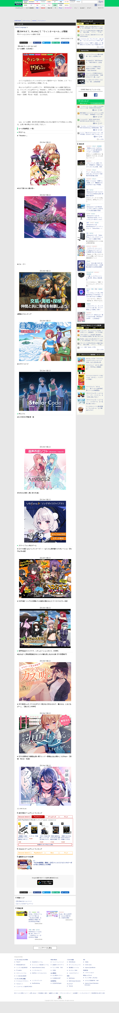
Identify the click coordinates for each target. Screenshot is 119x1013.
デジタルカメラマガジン (22, 981)
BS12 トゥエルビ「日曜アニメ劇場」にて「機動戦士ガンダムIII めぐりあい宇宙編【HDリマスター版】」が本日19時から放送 (92, 44)
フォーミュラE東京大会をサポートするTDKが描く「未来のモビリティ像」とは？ (94, 75)
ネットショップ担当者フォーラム (40, 964)
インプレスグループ (84, 993)
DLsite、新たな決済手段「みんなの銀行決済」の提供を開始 (65, 915)
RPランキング (83, 103)
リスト (30, 42)
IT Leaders (19, 970)
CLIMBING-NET (57, 978)
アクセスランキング (87, 21)
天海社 (86, 962)
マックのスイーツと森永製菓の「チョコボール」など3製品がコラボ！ (94, 408)
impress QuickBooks (90, 967)
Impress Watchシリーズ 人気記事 (91, 325)
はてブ (47, 42)
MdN (68, 976)
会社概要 (75, 993)
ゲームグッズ (52, 817)
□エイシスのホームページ (24, 903)
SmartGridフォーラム (37, 962)
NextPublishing (36, 983)
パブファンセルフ (89, 972)
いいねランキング (97, 103)
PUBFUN (85, 970)
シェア (38, 42)
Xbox (52, 852)
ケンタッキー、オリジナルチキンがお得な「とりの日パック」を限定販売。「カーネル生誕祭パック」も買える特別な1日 (91, 332)
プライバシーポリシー (65, 993)
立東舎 (54, 970)
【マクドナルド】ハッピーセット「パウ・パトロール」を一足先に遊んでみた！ (94, 395)
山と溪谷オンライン (58, 975)
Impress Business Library (38, 967)
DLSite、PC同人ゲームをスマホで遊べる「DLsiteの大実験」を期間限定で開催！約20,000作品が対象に (35, 917)
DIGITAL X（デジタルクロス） (39, 973)
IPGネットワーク (87, 975)
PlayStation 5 (38, 817)
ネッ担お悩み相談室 (21, 976)
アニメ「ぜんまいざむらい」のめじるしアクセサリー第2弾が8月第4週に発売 (94, 173)
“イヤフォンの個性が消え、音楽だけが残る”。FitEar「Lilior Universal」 (94, 68)
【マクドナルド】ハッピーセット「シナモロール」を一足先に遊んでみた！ (94, 401)
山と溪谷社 (53, 973)
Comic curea (88, 964)
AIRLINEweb (72, 962)
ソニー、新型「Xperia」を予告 (88, 347)
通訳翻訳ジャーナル (74, 967)
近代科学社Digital (57, 983)
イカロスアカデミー (74, 973)
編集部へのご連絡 (53, 993)
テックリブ (70, 983)
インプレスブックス (37, 980)
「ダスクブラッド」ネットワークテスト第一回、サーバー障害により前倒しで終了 (94, 307)
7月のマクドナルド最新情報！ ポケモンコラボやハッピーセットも (92, 355)
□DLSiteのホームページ (24, 901)
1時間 (80, 23)
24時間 (87, 23)
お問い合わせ (33, 993)
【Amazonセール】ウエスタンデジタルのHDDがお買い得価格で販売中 (94, 193)
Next (70, 832)
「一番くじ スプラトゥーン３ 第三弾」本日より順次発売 (94, 278)
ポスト (24, 42)
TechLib (71, 986)
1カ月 (101, 23)
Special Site (85, 50)
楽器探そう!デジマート (58, 964)
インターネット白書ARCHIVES (24, 986)
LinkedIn (66, 42)
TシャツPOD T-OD (58, 967)
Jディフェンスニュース (75, 964)
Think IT (18, 962)
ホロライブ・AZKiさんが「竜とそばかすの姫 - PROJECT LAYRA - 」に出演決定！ (94, 316)
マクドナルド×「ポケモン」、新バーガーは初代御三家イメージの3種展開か (94, 388)
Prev (19, 832)
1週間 (94, 23)
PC (55, 8)
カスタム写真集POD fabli (92, 980)
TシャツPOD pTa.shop (91, 977)
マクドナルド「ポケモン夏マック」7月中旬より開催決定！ (94, 367)
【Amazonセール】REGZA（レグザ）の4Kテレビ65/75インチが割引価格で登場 (94, 208)
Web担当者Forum (20, 964)
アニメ (66, 817)
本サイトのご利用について (21, 993)
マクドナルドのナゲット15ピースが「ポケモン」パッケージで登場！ (94, 377)
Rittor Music (54, 959)
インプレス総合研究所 (21, 967)
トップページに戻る (45, 948)
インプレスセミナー (37, 970)
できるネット (19, 983)
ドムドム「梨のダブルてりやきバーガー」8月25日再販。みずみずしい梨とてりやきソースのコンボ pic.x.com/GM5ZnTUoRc (92, 134)
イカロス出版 (70, 959)
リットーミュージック (58, 962)
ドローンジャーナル (21, 973)
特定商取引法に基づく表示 (98, 993)
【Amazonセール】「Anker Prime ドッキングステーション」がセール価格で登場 (94, 237)
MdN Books (72, 978)
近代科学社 (53, 981)
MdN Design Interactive (75, 981)
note (57, 42)
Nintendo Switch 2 (24, 817)
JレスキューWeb (73, 970)
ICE (84, 959)
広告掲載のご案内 (42, 993)
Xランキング (85, 101)
